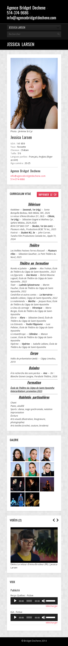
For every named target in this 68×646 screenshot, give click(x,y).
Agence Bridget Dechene (26, 7)
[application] (34, 600)
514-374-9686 (17, 12)
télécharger (52, 606)
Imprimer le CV (47, 194)
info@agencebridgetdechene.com (31, 17)
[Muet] (43, 601)
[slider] (51, 600)
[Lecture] (15, 601)
